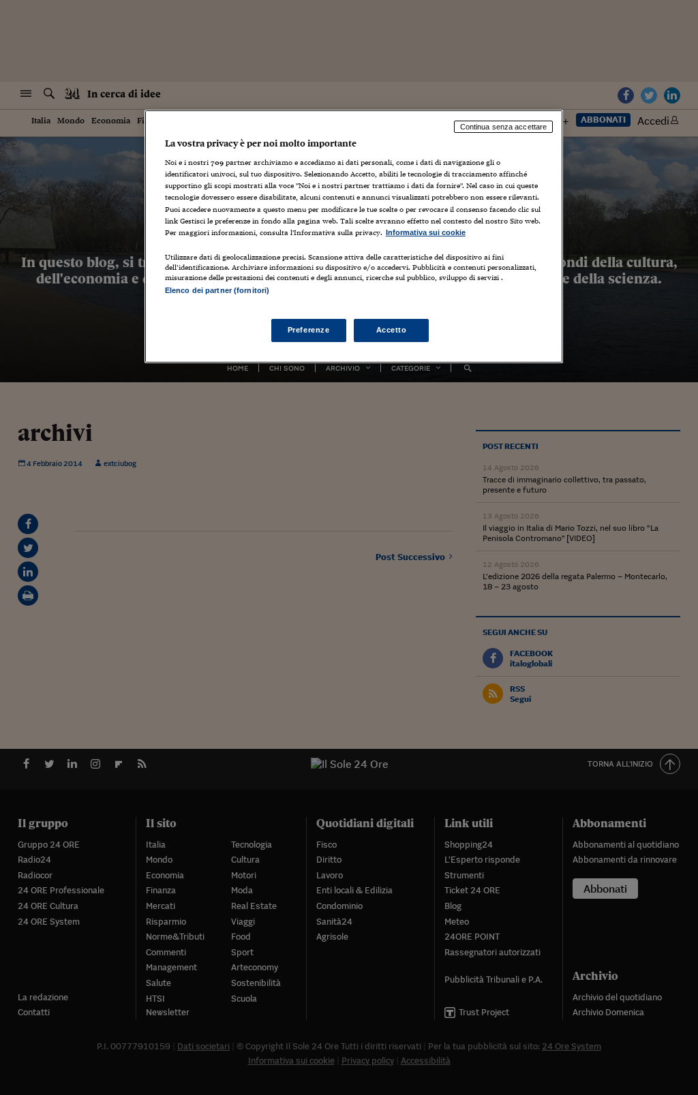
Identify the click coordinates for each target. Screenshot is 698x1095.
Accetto (391, 330)
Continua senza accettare (503, 127)
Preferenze (309, 330)
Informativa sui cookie (426, 232)
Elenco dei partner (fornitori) (217, 290)
